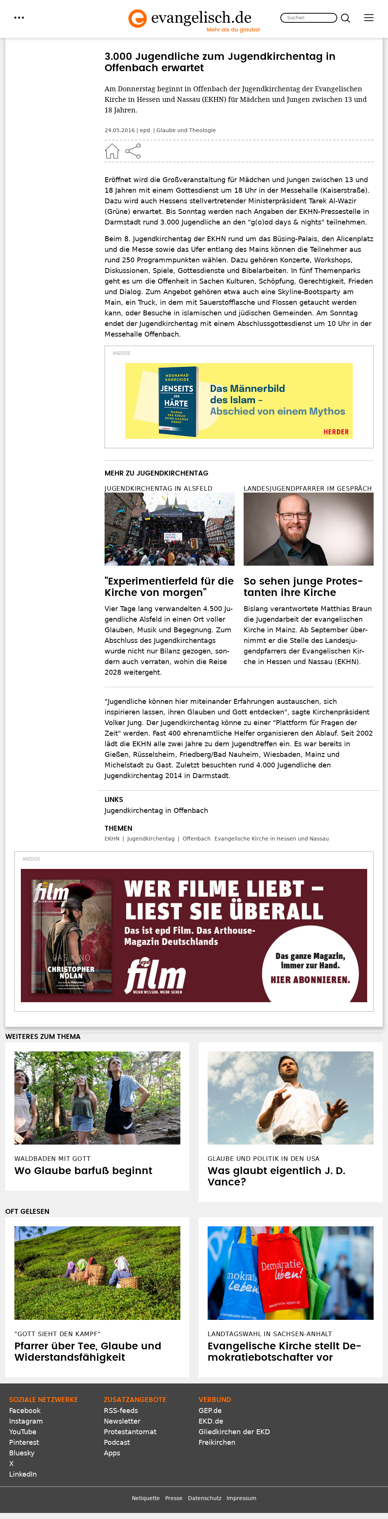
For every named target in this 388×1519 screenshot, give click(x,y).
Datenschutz (204, 1498)
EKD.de (211, 1421)
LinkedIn (23, 1474)
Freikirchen (217, 1442)
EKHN (112, 839)
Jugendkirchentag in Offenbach (156, 810)
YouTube (22, 1432)
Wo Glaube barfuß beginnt (83, 1171)
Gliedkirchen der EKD (234, 1432)
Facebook (25, 1411)
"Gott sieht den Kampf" (57, 1334)
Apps (112, 1453)
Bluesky (22, 1453)
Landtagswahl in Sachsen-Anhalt (270, 1334)
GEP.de (210, 1411)
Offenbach (197, 839)
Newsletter (122, 1421)
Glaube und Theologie (186, 130)
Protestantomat (130, 1432)
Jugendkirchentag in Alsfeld (159, 488)
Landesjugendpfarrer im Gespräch (308, 488)
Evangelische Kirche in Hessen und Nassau (271, 839)
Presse (174, 1498)
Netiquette (146, 1498)
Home (112, 151)
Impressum (242, 1498)
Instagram (26, 1421)
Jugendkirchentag (151, 839)
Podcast (117, 1442)
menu (19, 17)
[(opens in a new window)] (239, 401)
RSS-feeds (121, 1411)
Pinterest (24, 1442)
